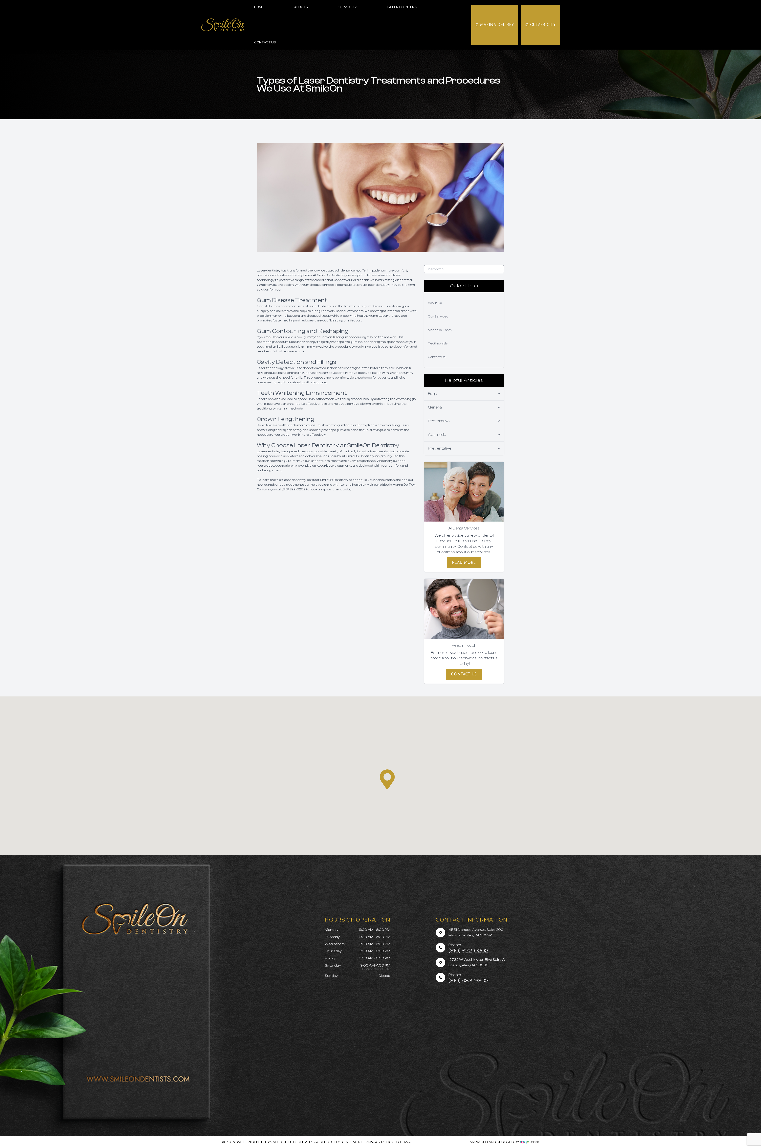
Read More (464, 562)
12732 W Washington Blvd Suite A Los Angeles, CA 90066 (476, 962)
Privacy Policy (380, 1142)
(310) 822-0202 (468, 948)
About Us (435, 303)
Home (259, 7)
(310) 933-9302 (468, 978)
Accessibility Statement (338, 1142)
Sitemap (404, 1142)
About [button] (300, 7)
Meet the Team (440, 330)
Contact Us (265, 42)
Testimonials (438, 343)
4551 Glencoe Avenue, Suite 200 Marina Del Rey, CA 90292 (475, 932)
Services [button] (346, 7)
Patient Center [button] (400, 7)
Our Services (438, 316)
